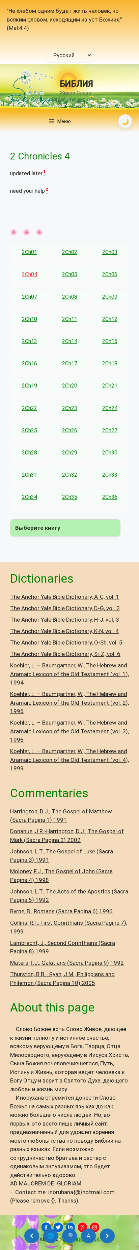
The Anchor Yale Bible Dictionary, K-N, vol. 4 (64, 631)
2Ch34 (29, 497)
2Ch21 (109, 385)
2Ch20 (69, 385)
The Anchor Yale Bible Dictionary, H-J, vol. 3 (64, 619)
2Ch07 (29, 297)
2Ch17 (69, 363)
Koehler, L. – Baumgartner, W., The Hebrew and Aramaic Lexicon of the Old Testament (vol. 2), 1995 (69, 702)
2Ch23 (69, 408)
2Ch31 (29, 475)
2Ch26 (69, 430)
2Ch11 (69, 319)
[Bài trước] (31, 1235)
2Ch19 (29, 385)
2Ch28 (29, 452)
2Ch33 (109, 475)
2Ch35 (69, 497)
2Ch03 (109, 252)
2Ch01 (29, 252)
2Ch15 (109, 341)
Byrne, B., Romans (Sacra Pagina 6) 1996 (61, 911)
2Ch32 (69, 475)
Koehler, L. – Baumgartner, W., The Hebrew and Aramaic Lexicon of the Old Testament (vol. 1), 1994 (69, 674)
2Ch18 (109, 363)
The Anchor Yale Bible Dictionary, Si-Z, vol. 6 (65, 654)
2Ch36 (109, 497)
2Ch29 (69, 452)
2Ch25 (29, 430)
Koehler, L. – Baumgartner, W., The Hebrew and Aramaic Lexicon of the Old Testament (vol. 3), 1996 (69, 731)
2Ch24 (109, 408)
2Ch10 (29, 319)
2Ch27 (109, 430)
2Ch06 (109, 274)
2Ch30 (109, 452)
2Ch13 (29, 341)
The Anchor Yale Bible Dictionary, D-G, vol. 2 (65, 608)
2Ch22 (29, 408)
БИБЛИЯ (76, 84)
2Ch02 (69, 252)
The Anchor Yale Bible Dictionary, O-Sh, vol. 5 (66, 642)
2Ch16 (29, 363)
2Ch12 (109, 319)
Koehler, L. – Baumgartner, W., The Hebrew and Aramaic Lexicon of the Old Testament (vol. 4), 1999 (69, 760)
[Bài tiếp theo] (107, 1235)
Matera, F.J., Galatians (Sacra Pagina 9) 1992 (67, 962)
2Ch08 (69, 297)
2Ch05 (69, 274)
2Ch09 (109, 297)
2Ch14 (69, 341)
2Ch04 (29, 274)
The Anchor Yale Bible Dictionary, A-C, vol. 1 (64, 596)
